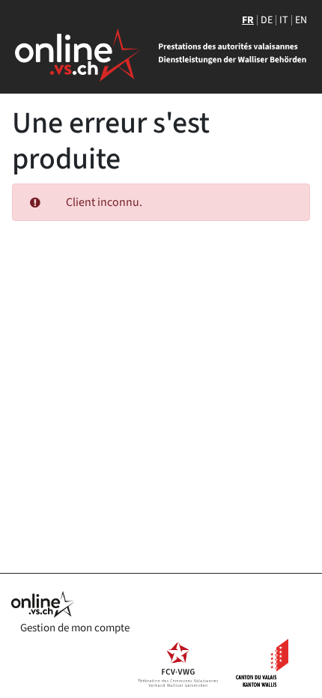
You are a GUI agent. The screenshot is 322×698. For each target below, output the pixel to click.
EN (301, 20)
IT (283, 20)
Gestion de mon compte (75, 628)
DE (267, 20)
